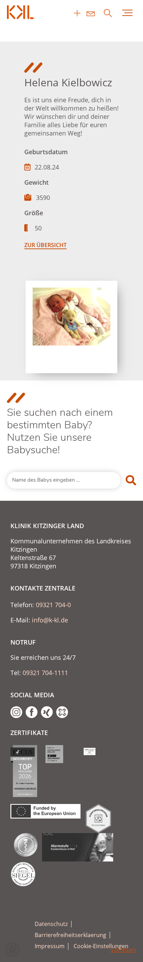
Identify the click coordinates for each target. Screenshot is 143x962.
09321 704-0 (53, 605)
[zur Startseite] (21, 12)
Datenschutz (51, 924)
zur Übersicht (45, 245)
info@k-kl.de (50, 620)
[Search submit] (131, 480)
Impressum (50, 946)
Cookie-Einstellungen (101, 946)
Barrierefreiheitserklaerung (70, 935)
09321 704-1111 (45, 672)
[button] (12, 949)
